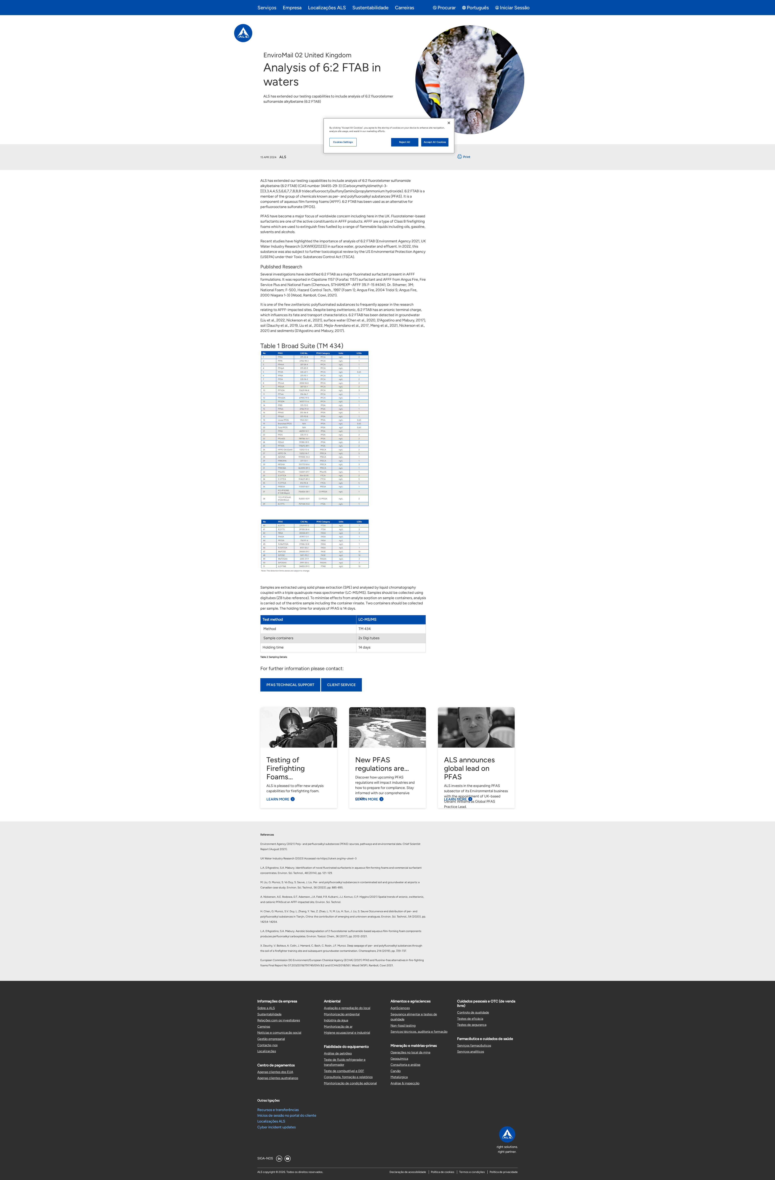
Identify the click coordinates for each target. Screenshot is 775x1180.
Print (466, 157)
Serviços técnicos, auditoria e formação (419, 1032)
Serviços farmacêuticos (474, 1045)
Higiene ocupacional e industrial (347, 1033)
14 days (364, 647)
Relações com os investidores (278, 1020)
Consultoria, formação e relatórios (348, 1077)
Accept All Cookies (435, 142)
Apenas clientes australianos (277, 1078)
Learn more (277, 799)
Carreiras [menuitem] (404, 7)
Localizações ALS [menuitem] (327, 7)
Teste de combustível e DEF (344, 1071)
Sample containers (278, 638)
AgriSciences (400, 1008)
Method (269, 629)
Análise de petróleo (338, 1053)
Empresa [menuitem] (292, 7)
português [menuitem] (478, 7)
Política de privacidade (504, 1172)
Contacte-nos (267, 1045)
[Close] (448, 122)
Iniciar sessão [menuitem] (515, 7)
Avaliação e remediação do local (347, 1008)
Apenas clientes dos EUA (275, 1072)
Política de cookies (442, 1172)
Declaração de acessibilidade (408, 1172)
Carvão (396, 1071)
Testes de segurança (471, 1025)
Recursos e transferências (278, 1110)
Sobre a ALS (266, 1008)
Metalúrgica (399, 1077)
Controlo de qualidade (473, 1012)
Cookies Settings (343, 142)
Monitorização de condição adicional (350, 1083)
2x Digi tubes (368, 638)
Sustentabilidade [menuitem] (370, 7)
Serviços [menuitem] (267, 7)
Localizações (266, 1051)
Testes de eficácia (470, 1019)
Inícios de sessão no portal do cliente (286, 1115)
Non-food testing (403, 1025)
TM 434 (365, 629)
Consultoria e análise (405, 1065)
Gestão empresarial (271, 1039)
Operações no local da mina (410, 1052)
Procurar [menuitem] (447, 7)
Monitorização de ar (338, 1026)
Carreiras (263, 1026)
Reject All (404, 142)
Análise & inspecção (405, 1083)
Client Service (341, 685)
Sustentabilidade (269, 1014)
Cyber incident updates (276, 1127)
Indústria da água (336, 1020)
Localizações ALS (271, 1121)
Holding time (273, 647)
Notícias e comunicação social (279, 1033)
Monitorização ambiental (342, 1014)
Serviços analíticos (470, 1051)
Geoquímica (399, 1059)
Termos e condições (472, 1172)
